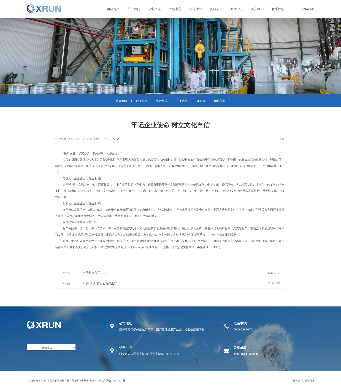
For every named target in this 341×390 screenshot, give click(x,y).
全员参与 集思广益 (94, 273)
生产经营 (161, 101)
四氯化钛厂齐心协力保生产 (100, 283)
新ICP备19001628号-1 (115, 380)
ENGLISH (308, 9)
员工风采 (182, 101)
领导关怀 (219, 101)
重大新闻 (121, 101)
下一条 (65, 283)
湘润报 (201, 101)
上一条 (65, 273)
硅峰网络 (309, 380)
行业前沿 (141, 101)
